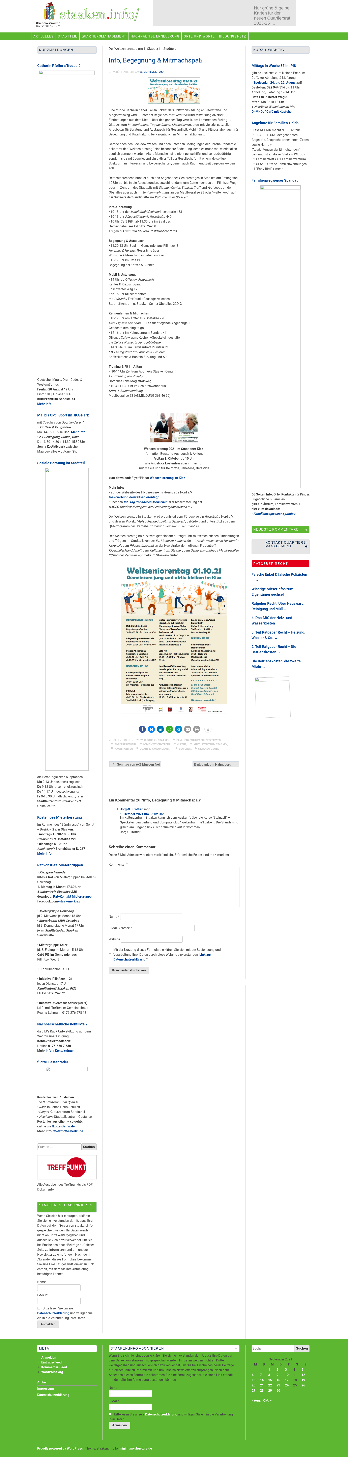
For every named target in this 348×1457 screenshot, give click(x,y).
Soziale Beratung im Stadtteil (61, 463)
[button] (142, 729)
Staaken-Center (209, 748)
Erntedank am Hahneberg (212, 764)
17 (287, 1380)
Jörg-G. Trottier (131, 809)
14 (262, 1380)
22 (270, 1385)
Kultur (181, 744)
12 (303, 1375)
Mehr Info (44, 404)
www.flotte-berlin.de (68, 1131)
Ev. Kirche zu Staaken (154, 740)
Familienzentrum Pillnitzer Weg (198, 740)
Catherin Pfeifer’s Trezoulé (59, 65)
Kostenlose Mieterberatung (59, 817)
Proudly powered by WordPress (60, 1448)
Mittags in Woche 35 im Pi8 (274, 65)
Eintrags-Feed (51, 1362)
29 (270, 1390)
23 (278, 1385)
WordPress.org (52, 1372)
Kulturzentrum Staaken (210, 744)
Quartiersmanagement (104, 36)
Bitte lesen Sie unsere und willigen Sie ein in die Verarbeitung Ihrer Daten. (64, 1313)
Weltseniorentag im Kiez (167, 478)
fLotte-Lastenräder (52, 1062)
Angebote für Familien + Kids (275, 123)
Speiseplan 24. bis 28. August (274, 82)
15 (270, 1380)
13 (253, 1380)
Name (114, 917)
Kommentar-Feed (54, 1367)
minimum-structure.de (135, 1448)
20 (253, 1385)
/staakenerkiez (69, 901)
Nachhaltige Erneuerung (154, 36)
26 (303, 1385)
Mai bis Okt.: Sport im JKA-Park (63, 415)
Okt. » (267, 1400)
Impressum (45, 1388)
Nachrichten (124, 748)
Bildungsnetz (232, 36)
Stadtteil (67, 36)
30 (278, 1390)
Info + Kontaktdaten (60, 1051)
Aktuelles (43, 36)
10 (287, 1375)
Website (114, 939)
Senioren (185, 748)
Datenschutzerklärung (53, 1313)
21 (262, 1385)
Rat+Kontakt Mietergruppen (73, 896)
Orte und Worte (199, 36)
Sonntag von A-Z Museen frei (138, 764)
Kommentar (118, 864)
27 (253, 1390)
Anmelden (48, 1357)
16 (278, 1380)
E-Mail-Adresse (120, 928)
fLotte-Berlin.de (63, 1126)
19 (303, 1380)
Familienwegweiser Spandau (275, 180)
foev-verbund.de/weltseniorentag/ (134, 497)
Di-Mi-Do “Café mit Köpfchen (272, 111)
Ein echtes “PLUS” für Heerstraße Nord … (272, 26)
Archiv (42, 1382)
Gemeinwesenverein (156, 744)
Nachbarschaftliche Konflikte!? (62, 1024)
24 (287, 1385)
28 (262, 1390)
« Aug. (256, 1400)
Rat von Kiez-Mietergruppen (60, 865)
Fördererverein (125, 744)
